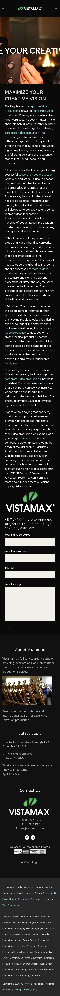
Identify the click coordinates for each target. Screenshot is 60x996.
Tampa (46, 899)
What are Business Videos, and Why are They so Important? (27, 767)
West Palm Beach (10, 905)
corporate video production (22, 132)
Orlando (13, 899)
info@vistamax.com (31, 828)
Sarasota (22, 899)
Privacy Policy (30, 989)
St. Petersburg (35, 899)
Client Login (31, 862)
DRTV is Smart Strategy (17, 754)
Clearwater (48, 893)
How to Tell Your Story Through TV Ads (27, 742)
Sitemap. (18, 989)
